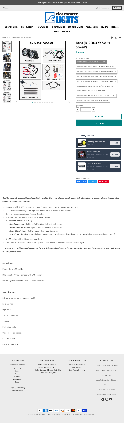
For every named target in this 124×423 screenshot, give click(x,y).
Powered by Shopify (53, 414)
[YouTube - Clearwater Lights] (120, 37)
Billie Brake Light (93, 152)
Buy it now (99, 123)
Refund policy (66, 414)
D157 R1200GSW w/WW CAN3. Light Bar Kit (93, 100)
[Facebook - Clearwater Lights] (111, 37)
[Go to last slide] (16, 102)
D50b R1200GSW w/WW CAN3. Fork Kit (91, 62)
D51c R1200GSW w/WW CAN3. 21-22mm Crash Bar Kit (96, 76)
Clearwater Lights (39, 414)
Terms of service (89, 414)
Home (4, 37)
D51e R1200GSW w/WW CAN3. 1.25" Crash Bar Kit (95, 86)
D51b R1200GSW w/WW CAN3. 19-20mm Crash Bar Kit (96, 71)
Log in (97, 8)
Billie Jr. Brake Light (94, 163)
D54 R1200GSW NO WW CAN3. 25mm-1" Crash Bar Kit (96, 96)
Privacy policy (77, 414)
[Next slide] (69, 102)
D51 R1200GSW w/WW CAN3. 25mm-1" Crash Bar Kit (96, 67)
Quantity (79, 106)
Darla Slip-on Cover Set (96, 142)
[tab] (32, 102)
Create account (105, 8)
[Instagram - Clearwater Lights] (115, 37)
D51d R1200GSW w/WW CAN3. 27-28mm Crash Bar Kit (96, 81)
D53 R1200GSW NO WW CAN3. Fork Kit (91, 91)
